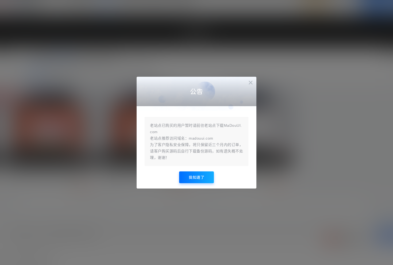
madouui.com (201, 138)
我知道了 (196, 177)
